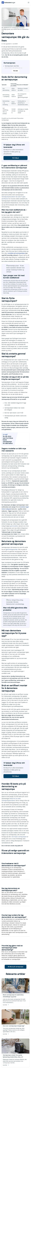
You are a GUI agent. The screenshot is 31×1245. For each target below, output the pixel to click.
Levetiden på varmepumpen (16, 253)
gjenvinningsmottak (11, 549)
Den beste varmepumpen (19, 836)
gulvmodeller (14, 526)
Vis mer (15, 70)
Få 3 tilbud (15, 158)
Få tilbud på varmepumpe (15, 968)
